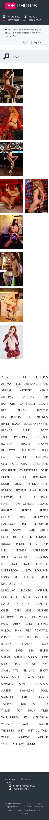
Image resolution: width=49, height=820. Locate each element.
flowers (7, 497)
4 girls (42, 377)
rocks (5, 650)
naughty (23, 604)
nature (6, 604)
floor (43, 490)
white (5, 737)
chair (25, 463)
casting (42, 457)
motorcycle (10, 597)
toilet (6, 710)
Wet (21, 730)
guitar (6, 517)
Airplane (30, 383)
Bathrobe (8, 403)
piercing (42, 624)
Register (38, 42)
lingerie (42, 564)
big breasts (11, 417)
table (26, 697)
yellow (18, 744)
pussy (19, 637)
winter (43, 737)
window (24, 737)
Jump (44, 544)
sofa (4, 677)
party (16, 624)
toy (19, 710)
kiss (4, 550)
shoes (32, 657)
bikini (5, 423)
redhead (7, 644)
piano (28, 624)
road (44, 644)
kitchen (20, 550)
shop (44, 657)
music (27, 597)
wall (26, 724)
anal (44, 383)
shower (31, 664)
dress (18, 484)
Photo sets (13, 16)
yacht (5, 744)
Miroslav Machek (16, 590)
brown (43, 443)
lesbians (41, 557)
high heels (38, 530)
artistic (26, 390)
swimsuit (8, 697)
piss (28, 630)
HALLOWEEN (39, 517)
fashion (7, 490)
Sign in (26, 42)
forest (6, 504)
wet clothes (38, 730)
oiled (5, 610)
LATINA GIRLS (22, 557)
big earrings (37, 417)
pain (23, 617)
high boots (11, 530)
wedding (7, 730)
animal (6, 390)
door (5, 484)
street (43, 677)
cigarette (8, 470)
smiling (29, 670)
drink (32, 484)
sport (16, 677)
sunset (6, 690)
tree (44, 710)
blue (26, 430)
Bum (44, 450)
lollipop (41, 570)
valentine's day (14, 717)
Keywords (13, 20)
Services (25, 779)
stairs (29, 677)
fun (17, 504)
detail (5, 477)
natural (41, 597)
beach (43, 403)
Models (33, 16)
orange (42, 610)
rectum (32, 637)
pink (18, 630)
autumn (7, 397)
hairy (21, 517)
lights (27, 564)
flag (32, 490)
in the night (38, 537)
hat (23, 524)
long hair (9, 577)
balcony (28, 397)
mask (44, 577)
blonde (6, 430)
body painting (14, 437)
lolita (27, 570)
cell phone (9, 463)
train (31, 710)
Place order (34, 20)
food (23, 497)
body (44, 430)
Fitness (21, 490)
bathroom (27, 403)
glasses (28, 504)
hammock (8, 524)
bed (3, 410)
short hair (10, 664)
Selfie (44, 650)
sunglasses (39, 684)
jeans (33, 544)
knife (5, 557)
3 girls (24, 377)
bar (45, 397)
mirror (43, 590)
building (28, 450)
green (43, 510)
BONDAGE (41, 437)
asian (44, 390)
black (16, 423)
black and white (35, 423)
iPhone (20, 544)
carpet (21, 457)
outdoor (8, 617)
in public (19, 537)
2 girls (7, 377)
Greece (26, 510)
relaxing (27, 644)
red (45, 637)
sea (31, 650)
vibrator (7, 724)
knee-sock (40, 550)
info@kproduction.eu (24, 785)
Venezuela (40, 717)
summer (7, 684)
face (44, 484)
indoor (6, 544)
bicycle (42, 410)
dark (44, 470)
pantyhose (40, 617)
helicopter (40, 524)
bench (21, 410)
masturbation (11, 584)
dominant (40, 477)
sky (45, 664)
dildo (22, 477)
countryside (28, 470)
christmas (40, 463)
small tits (10, 670)
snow (44, 670)
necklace (41, 604)
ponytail (41, 630)
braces (25, 443)
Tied (45, 704)
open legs (22, 610)
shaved (19, 657)
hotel (5, 537)
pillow (6, 630)
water (43, 724)
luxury (29, 577)
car (3, 457)
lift (4, 564)
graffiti (7, 510)
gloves (43, 504)
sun (22, 684)
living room (10, 570)
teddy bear (27, 704)
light (15, 564)
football (41, 497)
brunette (8, 450)
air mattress (11, 383)
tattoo (6, 704)
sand (19, 650)
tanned (42, 697)
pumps (6, 637)
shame (6, 657)
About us (10, 779)
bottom (7, 443)
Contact (9, 782)
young (31, 744)
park (4, 624)
